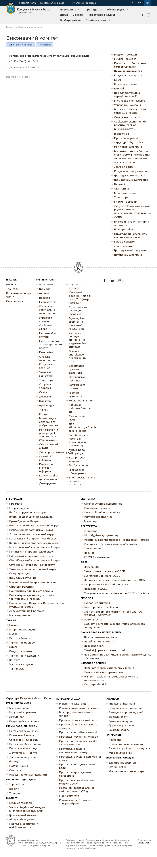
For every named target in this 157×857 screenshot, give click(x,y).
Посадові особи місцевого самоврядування (131, 65)
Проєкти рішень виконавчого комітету (78, 726)
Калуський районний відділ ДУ (80, 408)
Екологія (119, 88)
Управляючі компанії (127, 105)
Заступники (16, 716)
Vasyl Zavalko (144, 843)
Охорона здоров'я (45, 386)
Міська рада (115, 9)
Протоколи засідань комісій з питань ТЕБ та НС (78, 743)
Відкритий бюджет (21, 819)
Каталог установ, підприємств (103, 503)
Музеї (13, 633)
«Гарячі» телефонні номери (126, 771)
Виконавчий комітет (20, 44)
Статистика (121, 188)
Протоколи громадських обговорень (75, 774)
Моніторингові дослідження (102, 607)
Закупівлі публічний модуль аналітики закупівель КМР (27, 809)
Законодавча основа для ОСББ (104, 571)
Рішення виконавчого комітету (79, 708)
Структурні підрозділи (128, 142)
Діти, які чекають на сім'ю (100, 637)
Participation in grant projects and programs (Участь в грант (48, 435)
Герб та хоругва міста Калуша (28, 512)
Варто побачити (19, 638)
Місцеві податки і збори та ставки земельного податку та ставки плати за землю (132, 155)
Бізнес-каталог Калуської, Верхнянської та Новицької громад (37, 605)
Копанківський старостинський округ (33, 538)
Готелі (13, 647)
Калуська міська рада (128, 75)
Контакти (15, 660)
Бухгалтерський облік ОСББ (102, 575)
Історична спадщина (22, 629)
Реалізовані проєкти (97, 508)
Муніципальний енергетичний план (32, 582)
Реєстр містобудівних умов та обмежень (110, 544)
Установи (15, 793)
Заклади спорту (124, 241)
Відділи (14, 788)
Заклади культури (120, 721)
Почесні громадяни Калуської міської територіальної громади (33, 597)
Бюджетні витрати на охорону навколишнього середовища (114, 625)
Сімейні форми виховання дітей (105, 650)
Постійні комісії (19, 765)
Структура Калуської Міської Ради (28, 698)
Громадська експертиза (129, 175)
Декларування (48, 483)
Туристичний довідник (24, 655)
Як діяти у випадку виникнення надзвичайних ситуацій (78, 340)
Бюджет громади (125, 54)
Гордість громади (98, 20)
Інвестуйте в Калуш (101, 14)
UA (131, 2)
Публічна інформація (84, 3)
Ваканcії (119, 184)
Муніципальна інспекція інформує (78, 311)
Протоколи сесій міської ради (78, 736)
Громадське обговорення (130, 250)
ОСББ (118, 217)
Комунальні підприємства (131, 171)
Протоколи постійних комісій (78, 732)
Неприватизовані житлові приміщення (109, 668)
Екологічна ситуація (97, 603)
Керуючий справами (22, 712)
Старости (15, 770)
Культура (45, 401)
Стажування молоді (127, 117)
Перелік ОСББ (93, 567)
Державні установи (121, 725)
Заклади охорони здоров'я (126, 712)
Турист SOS (16, 668)
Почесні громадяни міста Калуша (31, 591)
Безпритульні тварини (77, 459)
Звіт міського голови (77, 386)
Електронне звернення (124, 762)
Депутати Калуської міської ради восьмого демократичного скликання (132, 210)
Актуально (46, 284)
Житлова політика (125, 162)
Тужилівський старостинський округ (32, 569)
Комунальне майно (126, 84)
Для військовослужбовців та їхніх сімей (80, 427)
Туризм (44, 409)
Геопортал (90, 531)
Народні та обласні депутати (28, 774)
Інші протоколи (69, 795)
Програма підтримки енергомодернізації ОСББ (115, 580)
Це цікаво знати (94, 645)
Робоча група (93, 619)
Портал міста (28, 3)
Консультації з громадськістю (48, 477)
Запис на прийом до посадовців (130, 748)
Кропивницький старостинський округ (34, 543)
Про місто (15, 503)
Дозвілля (45, 396)
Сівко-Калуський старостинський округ (34, 560)
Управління (16, 784)
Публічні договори (126, 201)
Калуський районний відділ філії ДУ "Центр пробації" (80, 297)
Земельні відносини (46, 374)
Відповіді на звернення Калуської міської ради (77, 323)
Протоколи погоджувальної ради (77, 766)
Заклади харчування (22, 664)
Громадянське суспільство (131, 179)
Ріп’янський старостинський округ (31, 551)
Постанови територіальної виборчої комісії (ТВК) (76, 789)
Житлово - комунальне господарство (48, 310)
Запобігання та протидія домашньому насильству (78, 440)
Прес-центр (68, 9)
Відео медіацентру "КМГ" (18, 295)
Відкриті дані (122, 133)
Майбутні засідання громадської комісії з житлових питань (111, 678)
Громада (92, 9)
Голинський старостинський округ (31, 534)
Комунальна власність (47, 366)
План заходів (47, 302)
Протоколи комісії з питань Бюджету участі (76, 782)
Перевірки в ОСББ (96, 588)
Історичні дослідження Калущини (31, 516)
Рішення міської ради (73, 703)
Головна (10, 27)
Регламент (45, 44)
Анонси (44, 293)
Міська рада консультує (129, 100)
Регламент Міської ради (25, 744)
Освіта (43, 392)
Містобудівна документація (102, 535)
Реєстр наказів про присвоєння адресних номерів (116, 539)
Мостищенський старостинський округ (34, 547)
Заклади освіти (124, 166)
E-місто (78, 14)
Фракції (14, 761)
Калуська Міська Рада (33, 11)
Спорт (43, 414)
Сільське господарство (48, 358)
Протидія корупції (126, 138)
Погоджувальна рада (23, 748)
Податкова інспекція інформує (46, 468)
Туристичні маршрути (23, 642)
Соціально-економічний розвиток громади (130, 123)
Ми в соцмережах (120, 752)
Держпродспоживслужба (50, 452)
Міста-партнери (19, 615)
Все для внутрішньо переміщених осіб (127, 94)
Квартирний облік (95, 684)
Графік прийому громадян (126, 744)
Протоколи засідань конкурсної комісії (80, 758)
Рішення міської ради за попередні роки (75, 802)
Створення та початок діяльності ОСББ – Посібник (117, 593)
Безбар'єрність (70, 20)
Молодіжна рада (125, 193)
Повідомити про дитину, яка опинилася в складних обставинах (117, 656)
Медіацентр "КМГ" (77, 418)
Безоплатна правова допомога (76, 369)
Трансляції (13, 289)
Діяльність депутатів (22, 757)
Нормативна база (54, 3)
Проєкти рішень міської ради (78, 720)
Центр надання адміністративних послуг (50, 345)
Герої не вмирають (75, 394)
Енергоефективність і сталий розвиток (80, 481)
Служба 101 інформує (46, 458)
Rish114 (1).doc (22, 61)
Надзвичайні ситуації (47, 335)
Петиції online (117, 767)
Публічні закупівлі (125, 58)
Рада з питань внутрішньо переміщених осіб (131, 111)
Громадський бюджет (23, 815)
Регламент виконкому (23, 731)
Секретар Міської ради (24, 721)
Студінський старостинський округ (32, 564)
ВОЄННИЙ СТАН (124, 129)
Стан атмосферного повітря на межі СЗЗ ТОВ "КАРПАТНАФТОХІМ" (113, 613)
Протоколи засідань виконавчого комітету (73, 750)
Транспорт (121, 197)
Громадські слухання (22, 578)
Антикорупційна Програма (26, 611)
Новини (11, 284)
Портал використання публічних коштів (23, 825)
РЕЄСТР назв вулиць (97, 557)
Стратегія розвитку (75, 286)
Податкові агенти (20, 651)
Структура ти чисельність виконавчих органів (130, 236)
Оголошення (14, 301)
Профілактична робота (99, 641)
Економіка (46, 352)
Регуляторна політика (128, 146)
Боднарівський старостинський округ (33, 525)
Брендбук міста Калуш (24, 521)
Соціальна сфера (46, 327)
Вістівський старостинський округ (31, 530)
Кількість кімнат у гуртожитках (103, 672)
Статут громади (19, 573)
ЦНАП (64, 14)
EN (140, 2)
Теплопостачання (80, 400)
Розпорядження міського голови (76, 714)
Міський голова (19, 708)
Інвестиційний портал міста (102, 512)
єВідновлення (123, 246)
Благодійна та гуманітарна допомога (131, 223)
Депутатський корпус (23, 752)
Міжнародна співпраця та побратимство (48, 422)
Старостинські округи (48, 446)
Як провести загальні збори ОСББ (106, 584)
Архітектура (47, 405)
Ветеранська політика (128, 254)
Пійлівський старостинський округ (31, 556)
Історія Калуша (19, 508)
